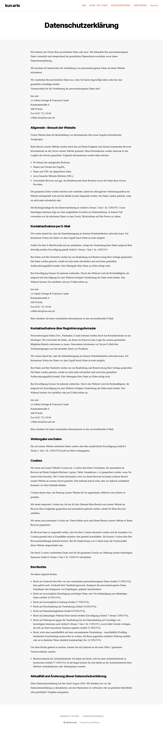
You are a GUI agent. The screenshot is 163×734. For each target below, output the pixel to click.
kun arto (12, 5)
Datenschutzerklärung (93, 716)
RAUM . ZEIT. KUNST (98, 5)
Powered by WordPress (89, 722)
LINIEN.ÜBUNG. (140, 5)
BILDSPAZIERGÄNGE (120, 5)
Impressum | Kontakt (69, 716)
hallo (84, 5)
